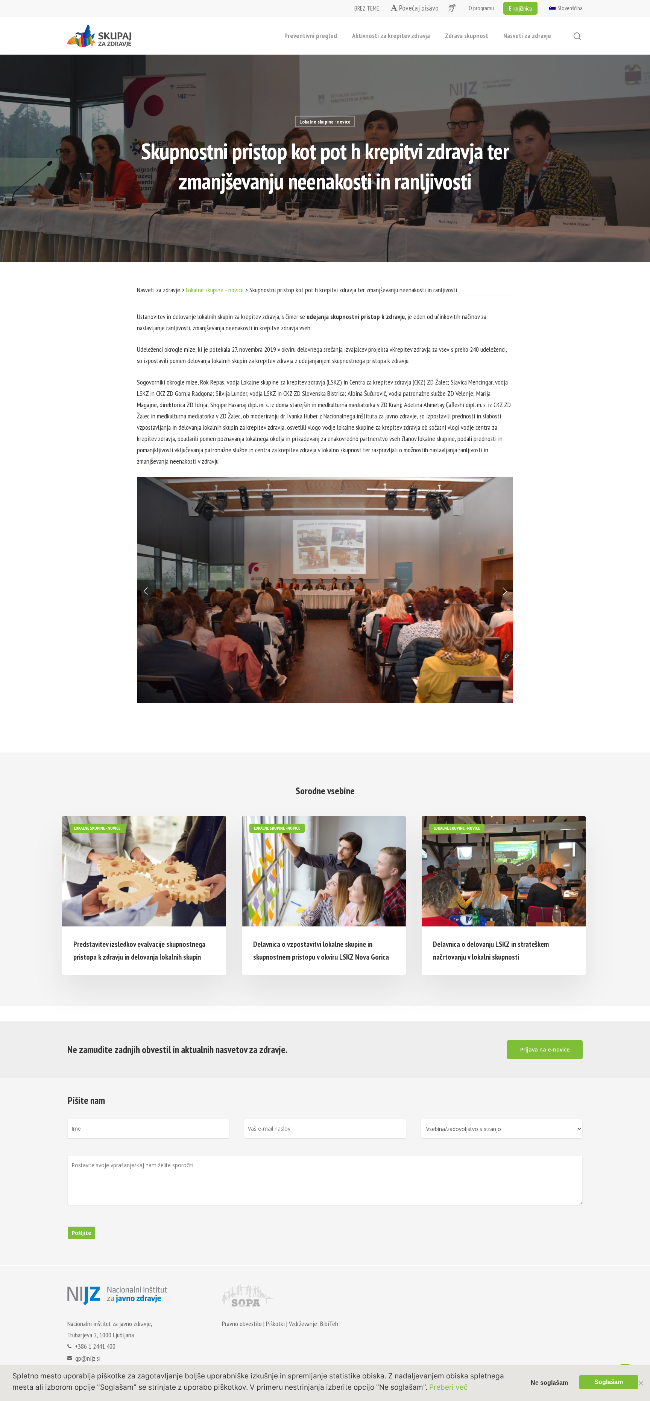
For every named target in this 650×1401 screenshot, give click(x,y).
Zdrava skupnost (466, 35)
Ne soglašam (549, 1383)
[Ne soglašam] (640, 1383)
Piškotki (275, 1323)
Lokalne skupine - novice (325, 121)
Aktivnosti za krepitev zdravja (391, 35)
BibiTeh (329, 1323)
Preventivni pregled (310, 35)
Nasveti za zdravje (527, 35)
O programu (481, 8)
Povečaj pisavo (418, 8)
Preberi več (448, 1387)
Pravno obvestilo (242, 1323)
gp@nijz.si (87, 1358)
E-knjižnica (520, 8)
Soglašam (608, 1382)
